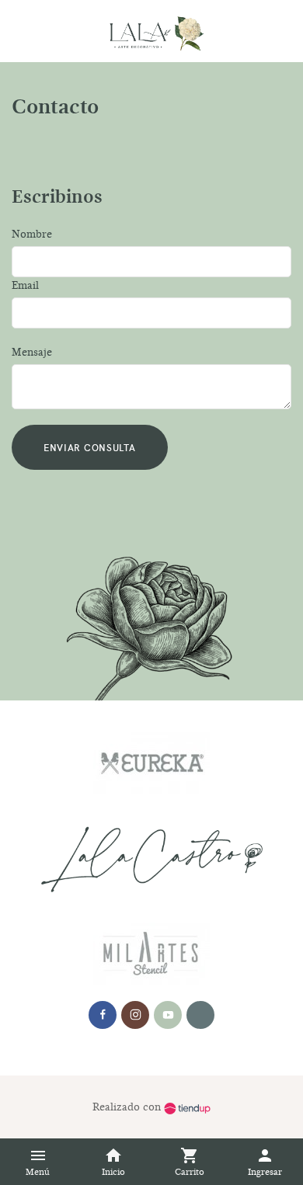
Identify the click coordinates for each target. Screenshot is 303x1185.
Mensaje (32, 352)
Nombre (32, 234)
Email (25, 285)
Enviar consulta (90, 446)
